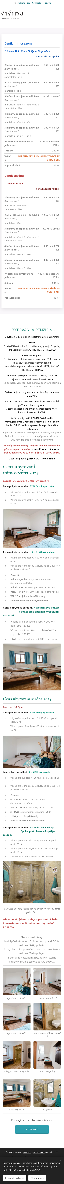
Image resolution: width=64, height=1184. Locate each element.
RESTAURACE (39, 1152)
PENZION (27, 1152)
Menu (60, 16)
